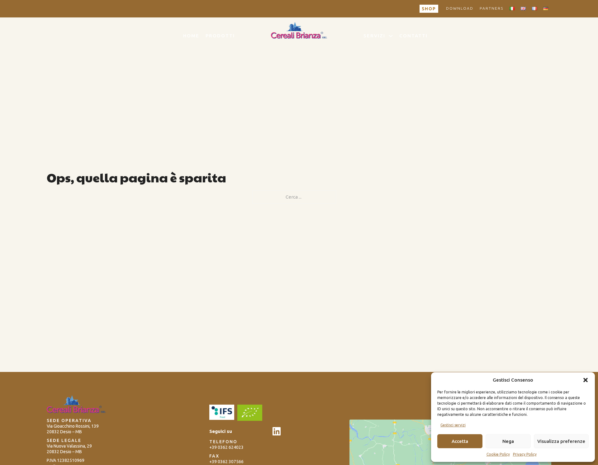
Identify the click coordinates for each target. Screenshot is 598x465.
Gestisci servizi (453, 425)
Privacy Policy (525, 454)
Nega (508, 441)
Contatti (413, 35)
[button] (585, 380)
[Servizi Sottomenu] (390, 36)
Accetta (460, 441)
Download (459, 8)
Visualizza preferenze (561, 441)
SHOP (429, 8)
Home (191, 35)
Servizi (374, 35)
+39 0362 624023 (226, 447)
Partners (491, 8)
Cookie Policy (498, 454)
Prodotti (220, 35)
